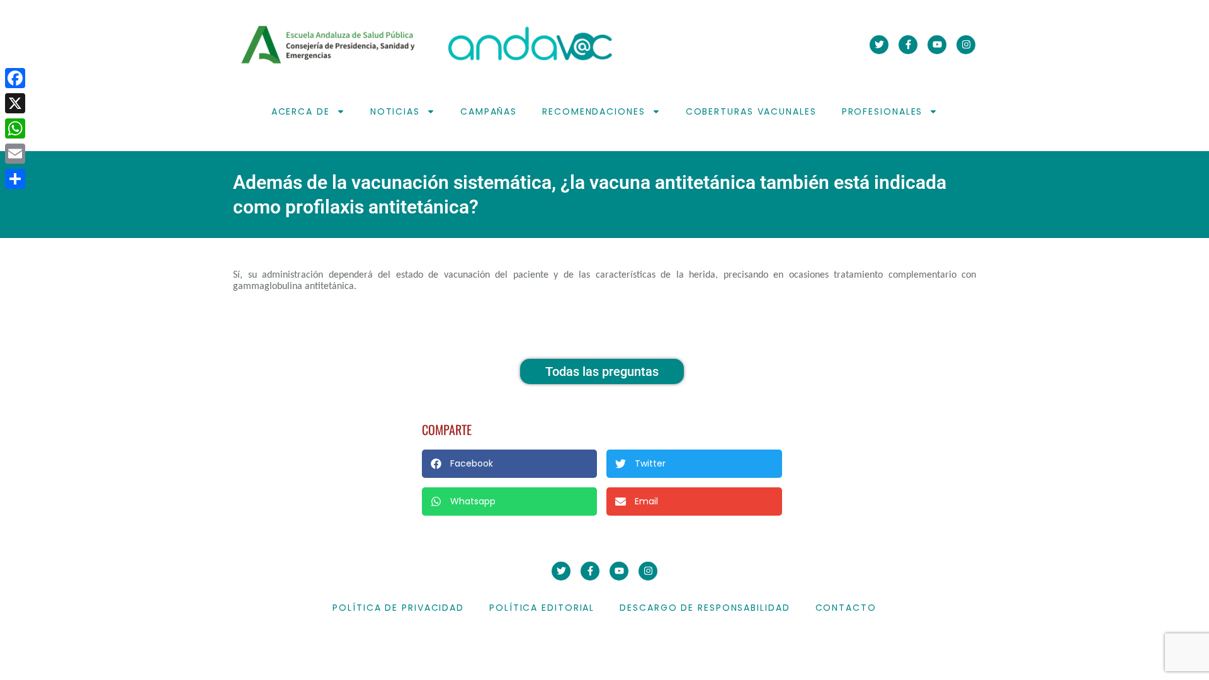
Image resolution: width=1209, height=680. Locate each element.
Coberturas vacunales (751, 111)
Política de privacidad (398, 607)
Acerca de (300, 111)
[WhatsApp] (15, 128)
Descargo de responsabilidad (705, 607)
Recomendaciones (593, 111)
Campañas (488, 111)
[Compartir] (15, 178)
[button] (509, 464)
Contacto (846, 607)
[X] (15, 103)
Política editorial (541, 607)
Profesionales (882, 111)
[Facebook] (15, 78)
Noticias (395, 111)
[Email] (15, 153)
